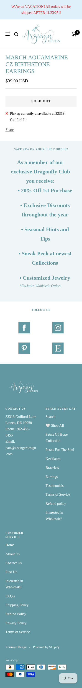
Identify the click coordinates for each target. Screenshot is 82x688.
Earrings (52, 477)
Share (9, 130)
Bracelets (52, 468)
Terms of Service (58, 494)
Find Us (11, 572)
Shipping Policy (16, 605)
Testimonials (55, 485)
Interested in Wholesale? (54, 515)
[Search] (16, 34)
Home (9, 545)
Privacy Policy (15, 623)
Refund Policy (15, 614)
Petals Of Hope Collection (57, 437)
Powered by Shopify (46, 647)
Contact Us (13, 563)
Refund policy (56, 503)
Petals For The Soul (60, 450)
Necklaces (53, 459)
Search (50, 417)
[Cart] (74, 34)
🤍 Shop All (55, 425)
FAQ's (10, 596)
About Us (12, 554)
